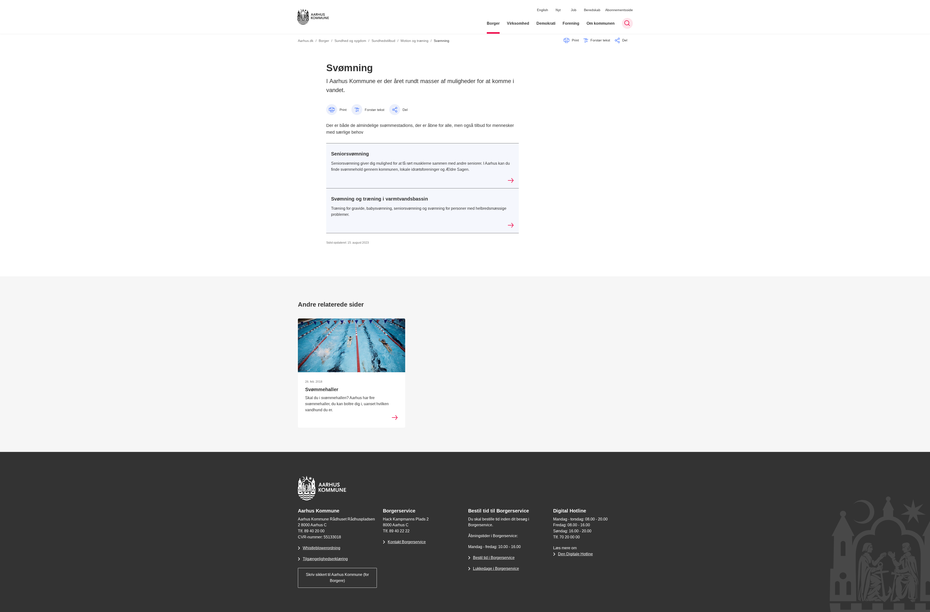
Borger (493, 23)
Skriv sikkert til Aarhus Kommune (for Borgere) (337, 578)
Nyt (558, 10)
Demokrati (545, 23)
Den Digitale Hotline (575, 554)
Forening (571, 23)
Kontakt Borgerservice (407, 542)
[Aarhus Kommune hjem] (313, 17)
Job (573, 10)
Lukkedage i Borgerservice (496, 568)
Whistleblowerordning (321, 548)
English (542, 10)
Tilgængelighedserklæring (325, 559)
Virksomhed (518, 23)
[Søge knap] (627, 23)
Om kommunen (601, 23)
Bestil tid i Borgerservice (494, 558)
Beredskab (592, 10)
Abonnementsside (619, 10)
